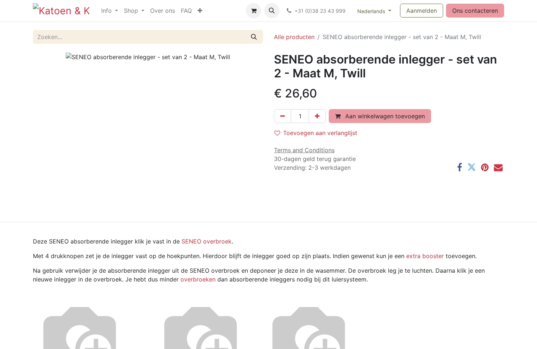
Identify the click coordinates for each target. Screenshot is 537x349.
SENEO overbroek (207, 241)
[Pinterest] (485, 167)
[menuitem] (109, 10)
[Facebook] (459, 167)
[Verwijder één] (282, 116)
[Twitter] (471, 167)
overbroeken (198, 279)
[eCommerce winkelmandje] (253, 10)
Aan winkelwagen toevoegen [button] (384, 116)
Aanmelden (421, 10)
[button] (271, 10)
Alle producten (294, 37)
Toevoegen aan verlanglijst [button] (320, 133)
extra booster (425, 256)
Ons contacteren (475, 10)
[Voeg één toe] (317, 116)
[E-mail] (498, 167)
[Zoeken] (254, 37)
